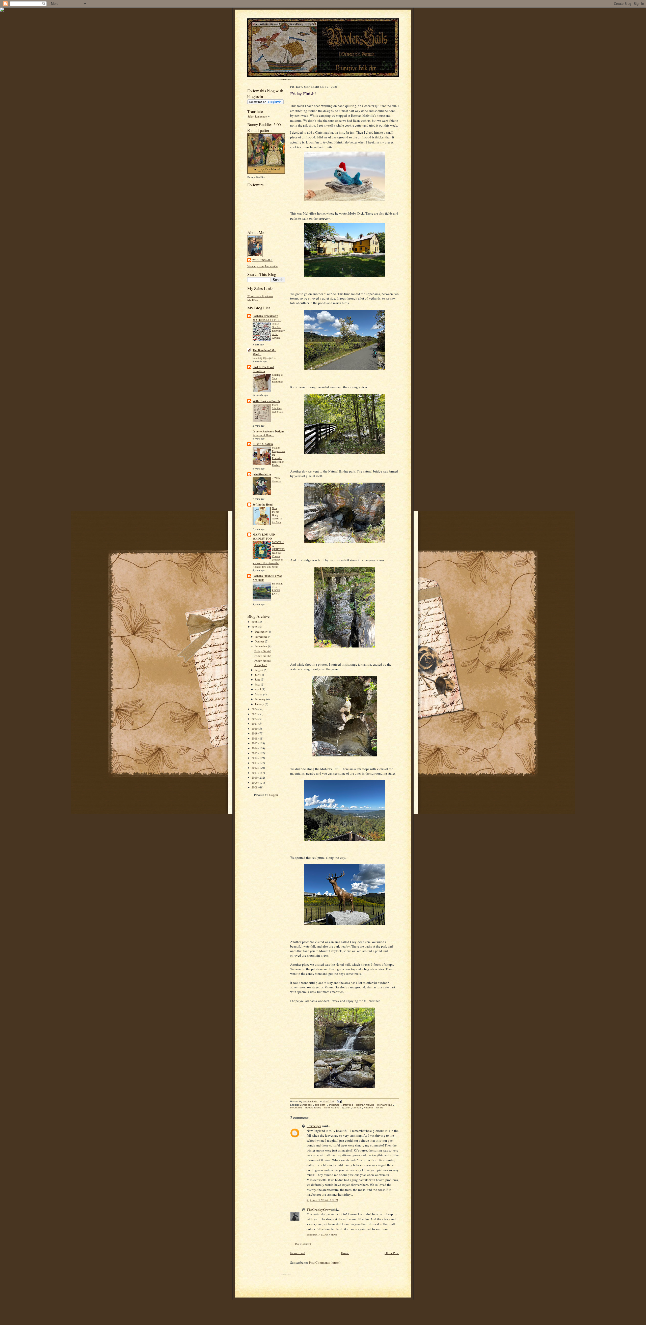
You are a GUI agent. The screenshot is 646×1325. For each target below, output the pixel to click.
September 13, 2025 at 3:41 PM (322, 1234)
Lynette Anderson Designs (268, 431)
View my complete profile (262, 266)
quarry (345, 1107)
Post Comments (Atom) (324, 1262)
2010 (255, 777)
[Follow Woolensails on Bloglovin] (265, 103)
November (261, 636)
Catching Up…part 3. (264, 358)
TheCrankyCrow (319, 1209)
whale (379, 1107)
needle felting (313, 1107)
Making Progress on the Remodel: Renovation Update (278, 456)
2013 (255, 763)
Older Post (392, 1253)
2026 (255, 622)
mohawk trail (384, 1104)
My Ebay (252, 300)
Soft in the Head (263, 505)
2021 (255, 723)
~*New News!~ (276, 479)
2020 (255, 728)
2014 (255, 758)
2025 (255, 627)
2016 (255, 748)
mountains (296, 1107)
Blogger (273, 795)
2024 (255, 709)
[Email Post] (339, 1101)
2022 (255, 719)
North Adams (331, 1107)
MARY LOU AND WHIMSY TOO (264, 537)
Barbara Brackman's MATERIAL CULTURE (267, 318)
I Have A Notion (263, 444)
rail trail (357, 1107)
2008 (255, 787)
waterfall (368, 1107)
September (261, 646)
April (258, 689)
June (258, 679)
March (259, 694)
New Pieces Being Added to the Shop (277, 515)
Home (345, 1253)
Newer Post (297, 1253)
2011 (255, 773)
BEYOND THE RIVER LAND (277, 589)
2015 (255, 753)
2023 (255, 714)
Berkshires (306, 1104)
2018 (255, 738)
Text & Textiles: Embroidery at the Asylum (278, 330)
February (260, 699)
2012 (255, 768)
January (260, 704)
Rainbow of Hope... (263, 435)
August (259, 670)
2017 (255, 743)
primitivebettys (262, 474)
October (260, 641)
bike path (320, 1104)
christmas (334, 1104)
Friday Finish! (262, 651)
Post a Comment (303, 1244)
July (257, 674)
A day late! (260, 665)
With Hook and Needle (266, 401)
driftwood (347, 1104)
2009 (255, 782)
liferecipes (314, 1125)
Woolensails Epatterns (260, 296)
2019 (255, 733)
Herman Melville (365, 1104)
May (258, 684)
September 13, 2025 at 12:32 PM (322, 1200)
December (261, 631)
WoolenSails (262, 260)
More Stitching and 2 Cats (277, 408)
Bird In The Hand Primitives (263, 369)
